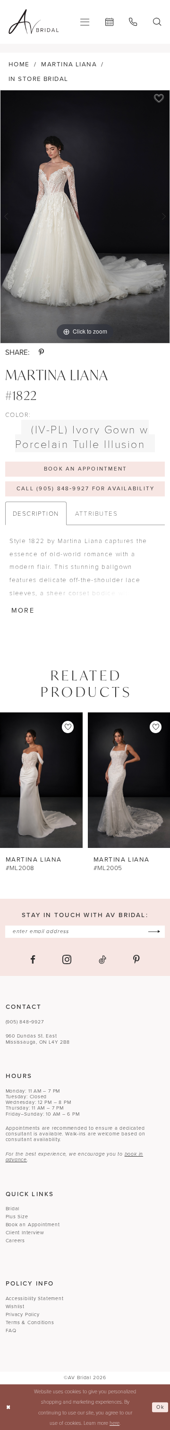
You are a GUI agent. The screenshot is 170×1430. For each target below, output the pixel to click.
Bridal (13, 1208)
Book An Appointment (85, 469)
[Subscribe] (154, 932)
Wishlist (15, 1306)
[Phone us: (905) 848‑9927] (133, 21)
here (114, 1422)
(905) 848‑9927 (25, 1021)
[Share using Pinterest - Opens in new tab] (41, 352)
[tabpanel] (85, 216)
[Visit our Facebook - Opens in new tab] (32, 959)
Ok (160, 1407)
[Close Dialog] (8, 1407)
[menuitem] (85, 21)
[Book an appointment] (109, 21)
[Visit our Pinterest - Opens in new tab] (136, 959)
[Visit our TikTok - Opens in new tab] (102, 959)
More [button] (22, 610)
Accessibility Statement (35, 1298)
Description (36, 513)
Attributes (96, 513)
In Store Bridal (38, 78)
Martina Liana (69, 64)
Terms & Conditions (30, 1322)
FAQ (11, 1330)
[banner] (33, 21)
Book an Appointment (33, 1224)
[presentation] (41, 780)
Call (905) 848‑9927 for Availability (85, 489)
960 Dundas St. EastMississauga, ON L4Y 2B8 (38, 1038)
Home (19, 64)
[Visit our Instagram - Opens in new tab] (66, 959)
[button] (85, 21)
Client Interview (25, 1232)
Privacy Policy (23, 1314)
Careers (15, 1240)
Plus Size (17, 1216)
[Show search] (157, 21)
